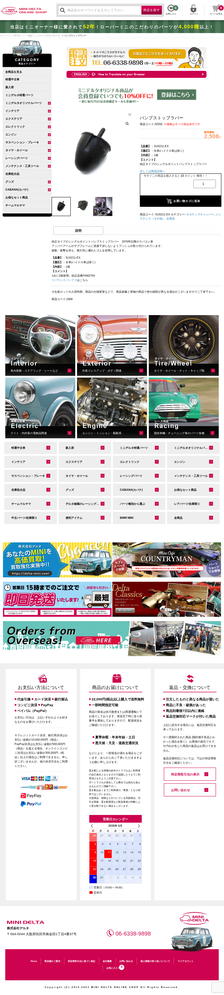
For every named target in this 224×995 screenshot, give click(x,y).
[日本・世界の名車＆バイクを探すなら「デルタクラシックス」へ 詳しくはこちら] (166, 599)
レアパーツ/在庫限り (187, 503)
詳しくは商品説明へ (152, 171)
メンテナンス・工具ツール (22, 165)
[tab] (78, 230)
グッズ (9, 181)
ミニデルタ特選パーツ (19, 95)
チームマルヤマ (15, 205)
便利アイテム (74, 517)
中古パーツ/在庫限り (24, 517)
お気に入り (113, 967)
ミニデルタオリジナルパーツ (23, 102)
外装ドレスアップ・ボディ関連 (101, 370)
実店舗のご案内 (52, 961)
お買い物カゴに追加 (186, 200)
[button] (127, 124)
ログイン (194, 13)
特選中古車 (12, 79)
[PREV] (92, 825)
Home (34, 961)
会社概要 (107, 961)
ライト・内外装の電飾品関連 (28, 433)
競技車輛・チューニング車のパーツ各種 (179, 433)
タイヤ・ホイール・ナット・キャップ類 (179, 370)
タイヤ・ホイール (16, 150)
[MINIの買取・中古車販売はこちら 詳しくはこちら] (57, 559)
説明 (78, 230)
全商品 (170, 218)
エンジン (11, 134)
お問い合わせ (180, 790)
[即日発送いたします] (57, 599)
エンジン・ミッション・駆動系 (101, 433)
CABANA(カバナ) (16, 189)
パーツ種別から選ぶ (132, 503)
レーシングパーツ (16, 158)
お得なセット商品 (16, 197)
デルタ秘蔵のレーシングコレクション (88, 503)
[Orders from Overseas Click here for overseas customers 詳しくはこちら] (112, 638)
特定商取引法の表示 (185, 774)
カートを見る (216, 14)
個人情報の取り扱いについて (155, 961)
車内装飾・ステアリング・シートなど (34, 370)
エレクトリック (15, 126)
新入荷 (9, 87)
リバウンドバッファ (64, 280)
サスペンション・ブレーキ (22, 142)
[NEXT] (138, 825)
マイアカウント (186, 961)
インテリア (12, 110)
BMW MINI (126, 517)
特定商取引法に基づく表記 (81, 961)
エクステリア (13, 118)
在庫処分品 (12, 173)
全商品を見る (13, 72)
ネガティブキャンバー (200, 214)
